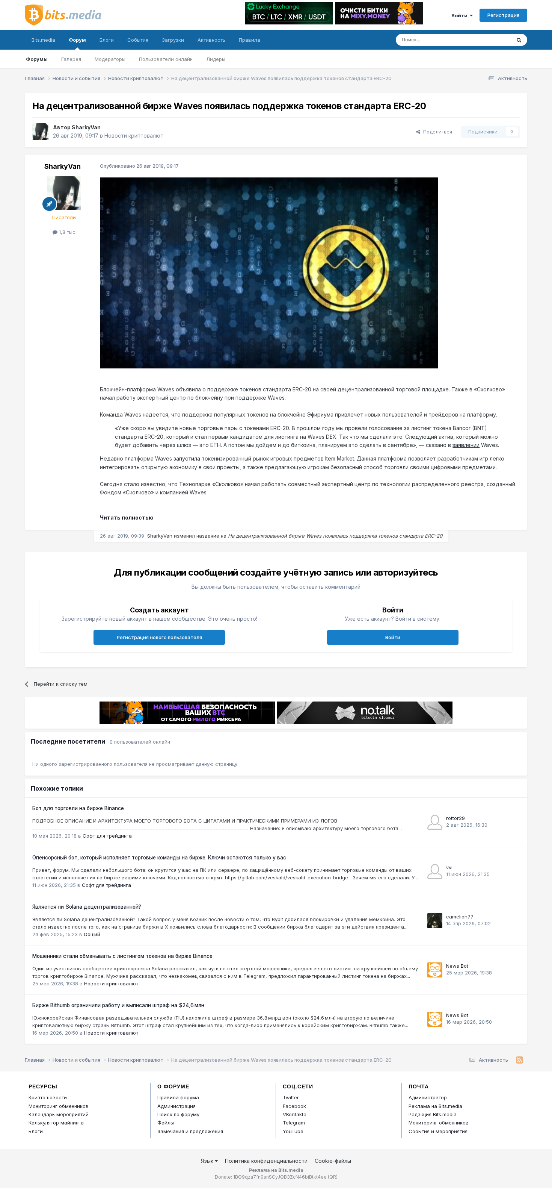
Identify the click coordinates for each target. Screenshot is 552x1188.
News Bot (457, 966)
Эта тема (490, 39)
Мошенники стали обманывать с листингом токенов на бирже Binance (122, 956)
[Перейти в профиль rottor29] (434, 822)
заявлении (466, 445)
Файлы (165, 1123)
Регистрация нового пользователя (159, 637)
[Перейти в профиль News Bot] (434, 969)
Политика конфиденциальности (266, 1161)
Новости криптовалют (133, 135)
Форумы (37, 59)
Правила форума (178, 1097)
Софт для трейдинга (107, 836)
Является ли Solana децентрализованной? (86, 907)
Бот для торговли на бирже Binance (78, 808)
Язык (208, 1161)
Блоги (107, 40)
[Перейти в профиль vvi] (434, 871)
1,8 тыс (66, 232)
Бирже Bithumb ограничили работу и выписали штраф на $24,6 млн (118, 1005)
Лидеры (215, 59)
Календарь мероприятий (59, 1114)
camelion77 (460, 917)
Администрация (176, 1106)
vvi (449, 867)
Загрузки (173, 40)
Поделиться (436, 132)
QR (332, 1177)
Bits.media (43, 40)
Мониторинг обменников (59, 1106)
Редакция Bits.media (433, 1114)
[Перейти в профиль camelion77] (434, 920)
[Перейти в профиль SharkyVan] (40, 131)
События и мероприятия (438, 1131)
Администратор (428, 1097)
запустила (186, 458)
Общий (92, 934)
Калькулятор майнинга (56, 1123)
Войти (460, 15)
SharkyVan (86, 127)
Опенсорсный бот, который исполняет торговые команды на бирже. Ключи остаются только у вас (159, 858)
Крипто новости (48, 1097)
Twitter (291, 1097)
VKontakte (294, 1114)
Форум (77, 40)
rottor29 (455, 818)
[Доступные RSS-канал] (519, 1060)
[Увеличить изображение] (269, 272)
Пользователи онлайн (166, 59)
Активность (211, 40)
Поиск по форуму (178, 1114)
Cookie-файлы (333, 1161)
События (137, 40)
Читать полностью (127, 517)
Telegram (294, 1123)
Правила (249, 40)
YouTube (293, 1131)
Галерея (71, 59)
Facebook (294, 1106)
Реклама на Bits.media (435, 1106)
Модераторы (110, 59)
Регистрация (503, 15)
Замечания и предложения (190, 1131)
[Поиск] (519, 40)
